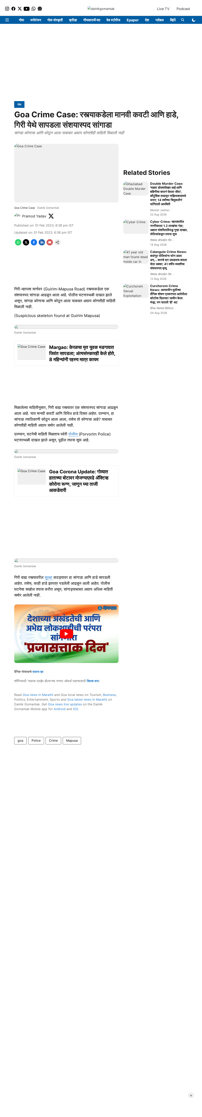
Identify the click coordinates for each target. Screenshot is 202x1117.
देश (147, 20)
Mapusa (72, 740)
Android (59, 709)
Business (109, 695)
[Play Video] (66, 634)
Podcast (183, 9)
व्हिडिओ (175, 20)
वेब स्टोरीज (113, 20)
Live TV (163, 9)
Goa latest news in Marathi (87, 699)
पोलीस (73, 434)
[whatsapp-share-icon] (18, 244)
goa (20, 740)
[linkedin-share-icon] (42, 244)
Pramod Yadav (34, 216)
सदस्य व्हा (37, 672)
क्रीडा (73, 20)
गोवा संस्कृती (55, 20)
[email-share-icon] (50, 244)
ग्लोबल (159, 20)
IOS (75, 709)
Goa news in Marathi (38, 695)
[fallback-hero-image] (136, 189)
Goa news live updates (65, 704)
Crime (53, 740)
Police (36, 740)
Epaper (133, 20)
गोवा (21, 20)
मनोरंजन (35, 20)
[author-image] (17, 216)
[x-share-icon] (26, 244)
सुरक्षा (49, 577)
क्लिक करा (93, 681)
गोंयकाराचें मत (91, 20)
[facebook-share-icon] (34, 244)
